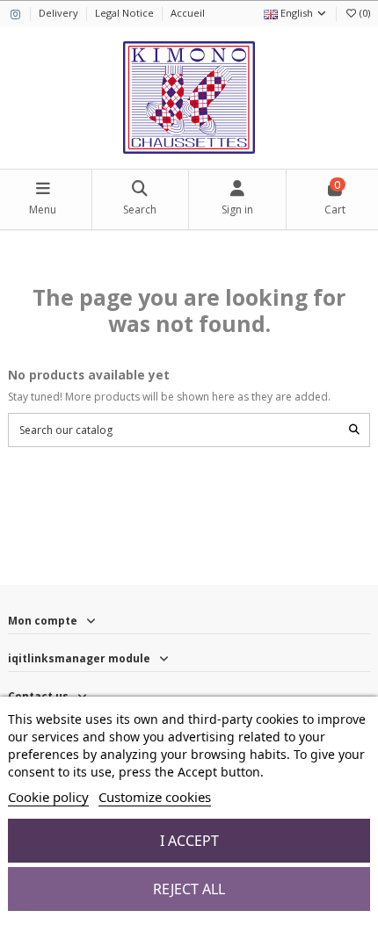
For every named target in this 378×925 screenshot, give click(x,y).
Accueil (188, 12)
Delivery (60, 12)
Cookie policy (48, 797)
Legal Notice (125, 12)
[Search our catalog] (354, 430)
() (365, 12)
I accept (189, 840)
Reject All (189, 889)
